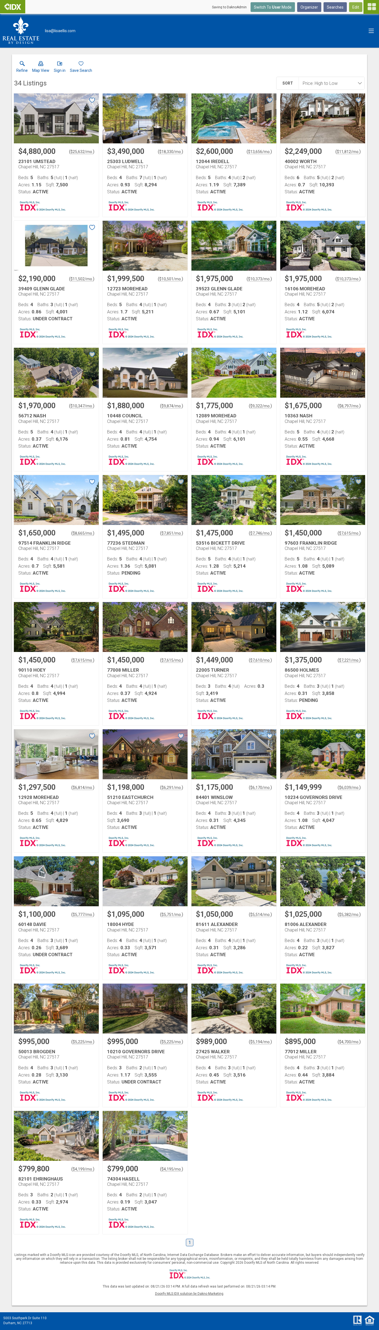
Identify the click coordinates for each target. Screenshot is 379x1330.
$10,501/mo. (170, 279)
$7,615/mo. (349, 533)
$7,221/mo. (349, 660)
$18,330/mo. (170, 151)
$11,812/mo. (348, 151)
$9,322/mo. (260, 406)
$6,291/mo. (171, 787)
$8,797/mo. (349, 406)
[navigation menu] (371, 7)
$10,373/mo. (259, 279)
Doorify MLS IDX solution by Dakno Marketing (189, 1294)
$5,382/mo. (349, 914)
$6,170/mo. (260, 787)
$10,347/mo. (81, 406)
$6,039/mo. (349, 787)
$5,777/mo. (83, 914)
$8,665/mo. (83, 533)
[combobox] (330, 83)
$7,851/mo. (171, 533)
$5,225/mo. (83, 1042)
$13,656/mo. (259, 151)
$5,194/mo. (260, 1042)
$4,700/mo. (349, 1042)
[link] (22, 68)
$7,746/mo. (260, 533)
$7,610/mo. (260, 660)
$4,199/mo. (83, 1169)
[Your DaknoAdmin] (12, 6)
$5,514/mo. (260, 914)
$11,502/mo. (81, 279)
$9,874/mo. (171, 406)
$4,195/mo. (171, 1169)
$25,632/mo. (81, 151)
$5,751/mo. (171, 914)
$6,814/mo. (83, 787)
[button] (41, 68)
